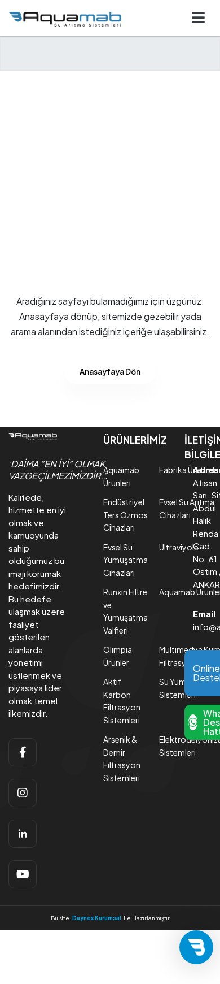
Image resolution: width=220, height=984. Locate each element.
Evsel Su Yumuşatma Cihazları (125, 560)
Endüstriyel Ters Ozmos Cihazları (125, 514)
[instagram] (22, 793)
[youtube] (22, 874)
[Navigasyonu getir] (198, 18)
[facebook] (22, 752)
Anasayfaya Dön (110, 371)
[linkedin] (22, 834)
